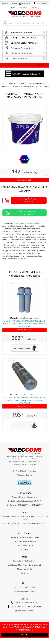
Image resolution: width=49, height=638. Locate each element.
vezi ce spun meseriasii (22, 348)
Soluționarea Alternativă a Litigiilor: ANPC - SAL (24, 461)
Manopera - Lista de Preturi (23, 37)
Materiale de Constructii (22, 32)
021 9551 (35, 459)
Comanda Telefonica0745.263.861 (27, 200)
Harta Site (25, 573)
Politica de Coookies (24, 627)
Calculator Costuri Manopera (24, 42)
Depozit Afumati (42, 3)
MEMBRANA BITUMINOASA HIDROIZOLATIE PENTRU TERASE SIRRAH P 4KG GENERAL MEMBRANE (24, 400)
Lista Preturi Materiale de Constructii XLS (24, 565)
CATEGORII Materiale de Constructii (26, 74)
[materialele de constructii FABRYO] (24, 164)
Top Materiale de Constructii (24, 561)
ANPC (12, 459)
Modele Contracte (24, 569)
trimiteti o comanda (26, 610)
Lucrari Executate (19, 58)
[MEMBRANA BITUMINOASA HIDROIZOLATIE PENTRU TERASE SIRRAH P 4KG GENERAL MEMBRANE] (24, 392)
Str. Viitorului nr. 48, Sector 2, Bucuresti (26, 606)
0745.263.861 (26, 3)
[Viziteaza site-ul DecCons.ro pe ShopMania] (24, 484)
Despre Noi (23, 8)
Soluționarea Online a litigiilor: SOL (24, 464)
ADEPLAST (34, 65)
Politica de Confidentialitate (24, 471)
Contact (33, 8)
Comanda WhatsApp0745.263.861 (27, 212)
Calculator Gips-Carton (21, 53)
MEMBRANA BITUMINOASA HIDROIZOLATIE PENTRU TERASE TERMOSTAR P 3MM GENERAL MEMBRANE (24, 323)
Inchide (24, 634)
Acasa (13, 8)
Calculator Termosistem (22, 48)
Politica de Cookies (24, 475)
